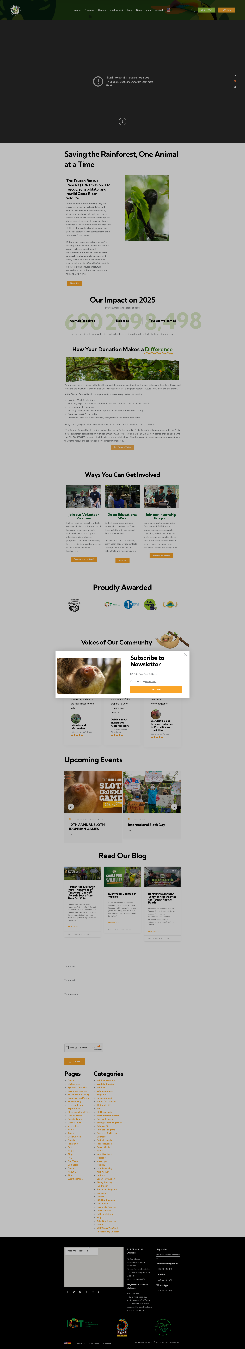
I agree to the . (145, 681)
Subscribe (156, 690)
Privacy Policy (150, 682)
